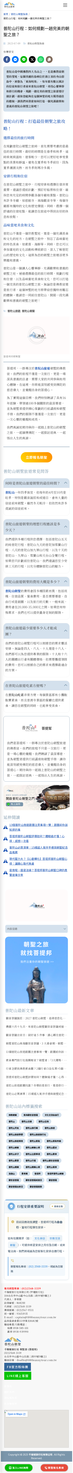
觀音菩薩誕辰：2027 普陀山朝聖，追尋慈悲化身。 (37, 1018)
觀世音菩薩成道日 (34, 1180)
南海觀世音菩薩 (31, 1114)
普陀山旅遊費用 (16, 1140)
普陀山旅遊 (13, 311)
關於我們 (9, 1392)
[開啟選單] (65, 5)
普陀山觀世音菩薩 (51, 1160)
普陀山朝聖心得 (33, 1147)
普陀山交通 (27, 1121)
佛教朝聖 (13, 1114)
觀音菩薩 (53, 1180)
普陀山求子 (14, 1153)
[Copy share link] (49, 59)
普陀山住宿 (44, 1121)
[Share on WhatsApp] (40, 59)
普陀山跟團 (14, 1167)
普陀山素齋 (14, 1160)
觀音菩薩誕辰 (36, 1186)
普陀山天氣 (14, 1127)
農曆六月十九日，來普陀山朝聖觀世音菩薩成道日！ (37, 1027)
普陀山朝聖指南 (19, 14)
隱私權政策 (10, 1397)
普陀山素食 (52, 1153)
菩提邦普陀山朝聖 (55, 1173)
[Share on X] (32, 59)
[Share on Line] (23, 59)
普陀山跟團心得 (33, 1167)
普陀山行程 (31, 1160)
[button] (36, 335)
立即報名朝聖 (36, 457)
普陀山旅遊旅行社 (38, 1134)
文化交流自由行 (52, 1114)
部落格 (8, 1386)
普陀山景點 (35, 1140)
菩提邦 (37, 1173)
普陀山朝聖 (28, 311)
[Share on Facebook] (6, 59)
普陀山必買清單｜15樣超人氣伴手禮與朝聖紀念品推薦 (39, 1094)
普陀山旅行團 (32, 1127)
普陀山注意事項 (33, 1153)
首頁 (5, 14)
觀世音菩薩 (14, 1180)
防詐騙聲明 (10, 1403)
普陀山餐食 (52, 1167)
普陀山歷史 (52, 1147)
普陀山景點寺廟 (54, 1140)
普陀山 (10, 492)
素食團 (25, 1173)
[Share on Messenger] (15, 59)
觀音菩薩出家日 (16, 1186)
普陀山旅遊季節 (16, 1134)
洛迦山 (12, 1173)
